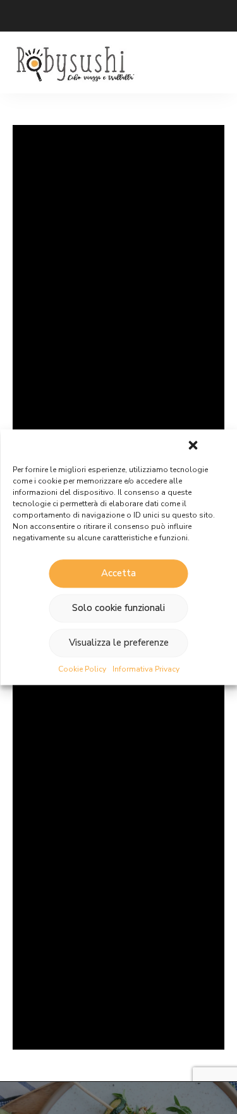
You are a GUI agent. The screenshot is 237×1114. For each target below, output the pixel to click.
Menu (211, 62)
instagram (94, 16)
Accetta (118, 573)
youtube (120, 16)
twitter (44, 16)
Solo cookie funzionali (118, 607)
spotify (170, 16)
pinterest (145, 16)
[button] (192, 445)
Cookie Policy (82, 669)
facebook (69, 16)
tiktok (196, 16)
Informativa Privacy (145, 669)
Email (19, 16)
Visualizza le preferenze (119, 642)
